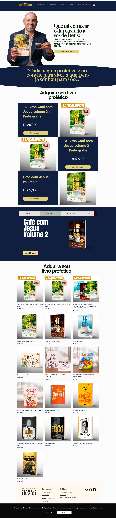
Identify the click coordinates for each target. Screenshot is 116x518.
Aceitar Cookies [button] (64, 512)
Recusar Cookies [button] (51, 512)
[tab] (29, 213)
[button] (94, 4)
